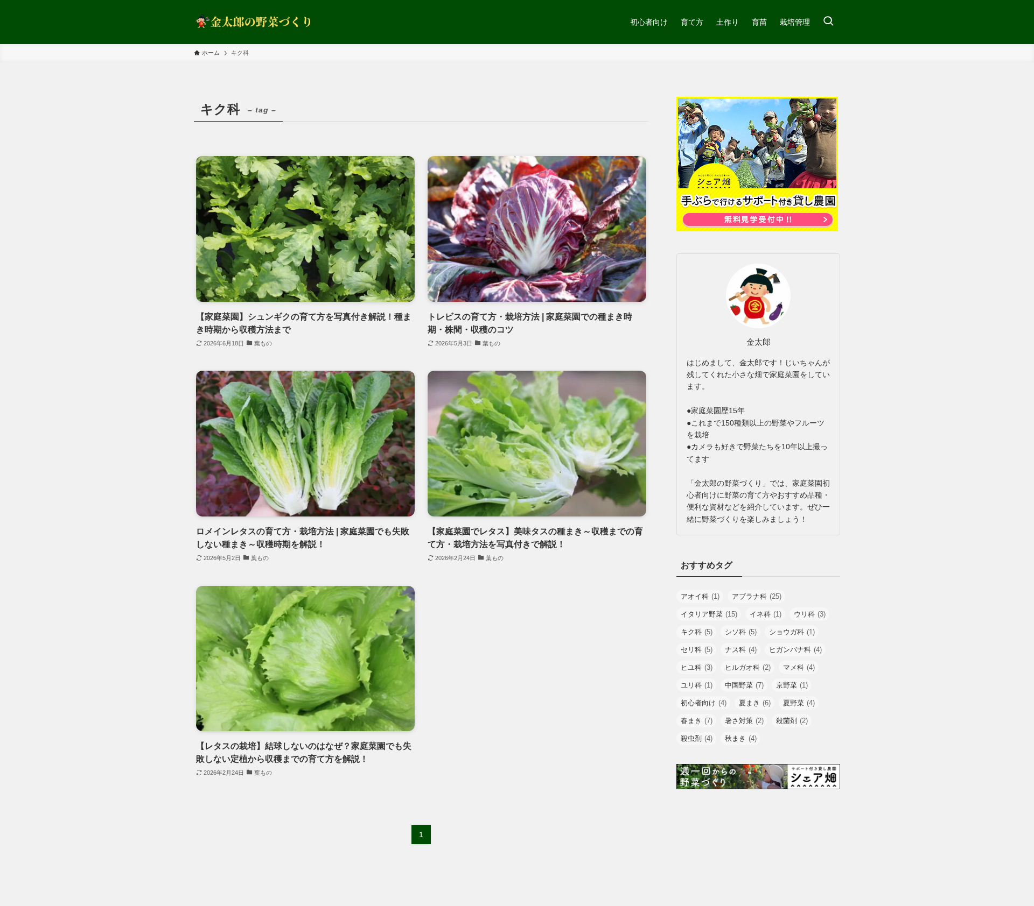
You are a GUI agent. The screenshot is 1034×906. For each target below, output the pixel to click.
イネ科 (765, 614)
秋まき (741, 738)
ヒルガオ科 (748, 667)
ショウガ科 (792, 632)
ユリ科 (696, 685)
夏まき (755, 703)
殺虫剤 (696, 738)
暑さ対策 (744, 721)
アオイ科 (700, 596)
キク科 (696, 632)
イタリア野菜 (709, 614)
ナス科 (741, 650)
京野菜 (792, 685)
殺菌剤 (792, 721)
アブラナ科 (756, 596)
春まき (696, 721)
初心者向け (703, 703)
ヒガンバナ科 (795, 650)
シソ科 (741, 632)
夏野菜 (799, 703)
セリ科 (696, 650)
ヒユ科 (696, 667)
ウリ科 (810, 614)
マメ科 (799, 667)
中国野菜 (744, 685)
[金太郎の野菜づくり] (253, 22)
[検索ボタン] (828, 22)
